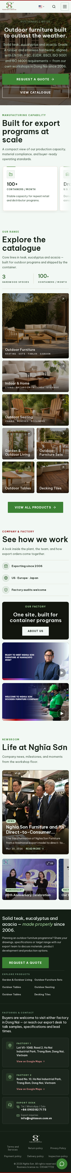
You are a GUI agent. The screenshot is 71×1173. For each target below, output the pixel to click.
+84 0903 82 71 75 (33, 1109)
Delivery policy (35, 1156)
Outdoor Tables (11, 987)
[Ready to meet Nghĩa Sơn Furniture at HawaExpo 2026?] (35, 661)
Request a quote (33, 79)
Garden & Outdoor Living (17, 979)
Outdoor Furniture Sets (48, 979)
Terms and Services (13, 1148)
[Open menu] (65, 7)
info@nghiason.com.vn (36, 1118)
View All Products (33, 507)
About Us (35, 631)
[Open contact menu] (61, 1163)
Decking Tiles (42, 994)
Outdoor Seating (44, 987)
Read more (33, 848)
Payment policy (12, 1156)
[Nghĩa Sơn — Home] (9, 6)
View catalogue (35, 92)
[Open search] (54, 7)
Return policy (35, 1148)
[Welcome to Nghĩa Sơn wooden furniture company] (35, 702)
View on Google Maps (29, 1061)
